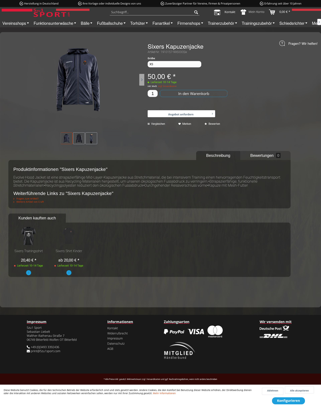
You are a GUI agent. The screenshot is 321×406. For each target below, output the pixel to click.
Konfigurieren (288, 400)
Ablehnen (272, 390)
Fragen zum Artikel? (27, 198)
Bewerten (214, 123)
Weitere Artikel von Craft (30, 201)
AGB (110, 349)
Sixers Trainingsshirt (28, 251)
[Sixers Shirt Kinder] (68, 236)
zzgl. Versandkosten (167, 86)
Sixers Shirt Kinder (69, 251)
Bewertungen (264, 155)
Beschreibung (218, 155)
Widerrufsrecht (117, 333)
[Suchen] (196, 12)
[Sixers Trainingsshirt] (28, 236)
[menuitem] (155, 12)
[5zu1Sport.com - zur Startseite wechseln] (36, 13)
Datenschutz (116, 343)
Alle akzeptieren (299, 390)
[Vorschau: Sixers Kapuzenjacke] (66, 138)
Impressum (115, 338)
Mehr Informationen (164, 393)
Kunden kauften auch (37, 218)
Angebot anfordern (181, 114)
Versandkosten (153, 379)
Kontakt (112, 328)
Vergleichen (157, 123)
